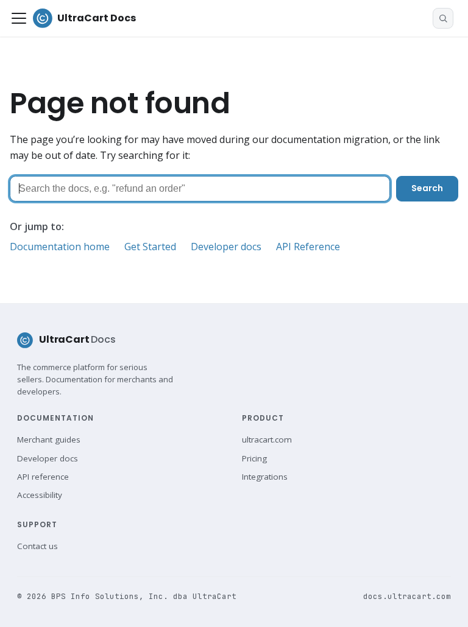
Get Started (150, 246)
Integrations (265, 476)
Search (427, 188)
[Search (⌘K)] (443, 18)
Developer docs (226, 246)
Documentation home (60, 246)
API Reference (308, 246)
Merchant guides (48, 439)
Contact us (37, 546)
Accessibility (39, 494)
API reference (43, 476)
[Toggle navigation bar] (19, 18)
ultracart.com (267, 439)
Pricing (254, 458)
